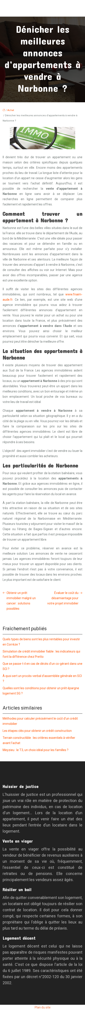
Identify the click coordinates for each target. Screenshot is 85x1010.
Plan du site (43, 1007)
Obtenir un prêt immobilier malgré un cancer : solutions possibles (21, 600)
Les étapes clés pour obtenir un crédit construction (37, 730)
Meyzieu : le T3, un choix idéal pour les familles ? (35, 750)
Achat (10, 110)
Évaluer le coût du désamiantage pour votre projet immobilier (62, 598)
